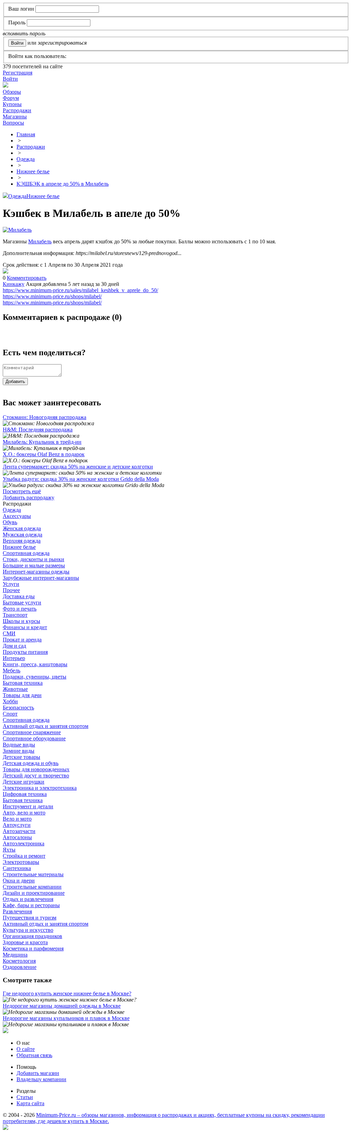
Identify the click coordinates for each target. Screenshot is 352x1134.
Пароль (16, 22)
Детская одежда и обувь (30, 763)
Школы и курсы (21, 621)
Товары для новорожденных (36, 769)
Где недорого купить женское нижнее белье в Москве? (67, 993)
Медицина (15, 955)
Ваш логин (21, 9)
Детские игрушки (23, 782)
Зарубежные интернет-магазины (41, 578)
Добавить (15, 381)
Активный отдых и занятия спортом (45, 726)
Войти (10, 79)
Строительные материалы (33, 874)
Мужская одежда (22, 534)
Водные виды (19, 745)
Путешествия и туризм (29, 918)
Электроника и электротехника (40, 788)
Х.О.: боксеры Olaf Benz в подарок (44, 454)
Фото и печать (19, 609)
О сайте (25, 1049)
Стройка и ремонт (24, 856)
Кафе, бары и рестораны (31, 905)
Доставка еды (19, 596)
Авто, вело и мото (24, 812)
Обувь (10, 522)
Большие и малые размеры (34, 565)
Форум (11, 98)
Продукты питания (25, 652)
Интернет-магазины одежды (36, 572)
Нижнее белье (42, 196)
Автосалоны (17, 837)
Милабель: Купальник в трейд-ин (42, 442)
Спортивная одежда (26, 553)
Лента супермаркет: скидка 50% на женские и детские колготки (78, 467)
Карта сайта (30, 1103)
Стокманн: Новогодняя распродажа (44, 417)
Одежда (17, 196)
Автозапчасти (19, 831)
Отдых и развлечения (28, 899)
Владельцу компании (41, 1079)
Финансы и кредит (25, 627)
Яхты (9, 850)
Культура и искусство (28, 930)
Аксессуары (17, 516)
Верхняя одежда (22, 541)
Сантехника (17, 868)
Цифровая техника (25, 794)
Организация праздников (32, 936)
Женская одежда (22, 528)
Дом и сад (14, 646)
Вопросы (13, 123)
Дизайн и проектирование (34, 893)
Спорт (10, 714)
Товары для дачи (22, 695)
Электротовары (21, 862)
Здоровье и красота (25, 942)
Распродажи (17, 110)
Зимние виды (18, 751)
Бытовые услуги (22, 602)
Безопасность (18, 707)
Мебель (11, 670)
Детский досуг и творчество (36, 775)
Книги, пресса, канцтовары (35, 664)
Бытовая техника (23, 683)
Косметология (19, 961)
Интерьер (14, 658)
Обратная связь (34, 1055)
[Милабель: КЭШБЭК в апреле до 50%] (5, 272)
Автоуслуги (17, 825)
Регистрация (17, 73)
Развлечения (17, 911)
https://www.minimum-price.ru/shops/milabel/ (52, 296)
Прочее (11, 590)
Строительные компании (32, 887)
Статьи (24, 1097)
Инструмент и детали (28, 806)
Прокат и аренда (22, 640)
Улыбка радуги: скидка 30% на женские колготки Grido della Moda (81, 479)
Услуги (11, 584)
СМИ (9, 633)
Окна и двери (19, 880)
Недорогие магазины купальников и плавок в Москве (66, 1018)
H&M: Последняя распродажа (38, 429)
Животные (15, 689)
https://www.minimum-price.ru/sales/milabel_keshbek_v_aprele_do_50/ (80, 290)
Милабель (40, 241)
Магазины (15, 116)
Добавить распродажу (28, 497)
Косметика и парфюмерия (33, 948)
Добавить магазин (37, 1073)
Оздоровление (19, 967)
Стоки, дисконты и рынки (33, 559)
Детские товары (21, 757)
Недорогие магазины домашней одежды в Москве (62, 1006)
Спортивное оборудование (34, 738)
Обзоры (12, 92)
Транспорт (15, 615)
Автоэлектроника (23, 843)
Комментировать (26, 278)
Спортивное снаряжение (32, 732)
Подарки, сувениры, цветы (34, 677)
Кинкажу (13, 284)
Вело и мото (17, 819)
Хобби (10, 701)
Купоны (12, 104)
